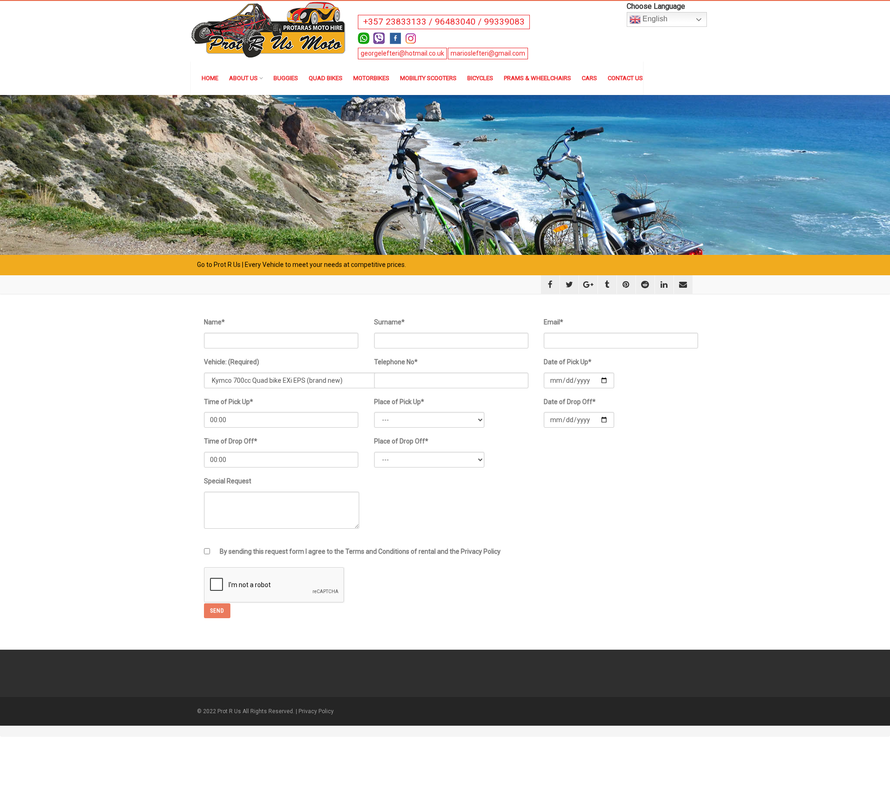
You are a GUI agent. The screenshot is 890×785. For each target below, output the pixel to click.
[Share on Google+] (588, 284)
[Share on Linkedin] (664, 284)
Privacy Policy (316, 711)
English (654, 19)
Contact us (625, 78)
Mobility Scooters (428, 78)
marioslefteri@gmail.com (488, 53)
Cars (589, 78)
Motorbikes (371, 78)
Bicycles (480, 78)
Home (210, 78)
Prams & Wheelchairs (537, 78)
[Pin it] (626, 284)
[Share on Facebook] (550, 284)
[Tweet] (569, 284)
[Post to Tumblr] (607, 284)
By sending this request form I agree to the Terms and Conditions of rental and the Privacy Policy (360, 551)
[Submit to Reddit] (645, 284)
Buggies (285, 78)
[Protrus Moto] (269, 28)
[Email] (683, 284)
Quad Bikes (326, 78)
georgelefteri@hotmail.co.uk (402, 53)
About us (243, 78)
